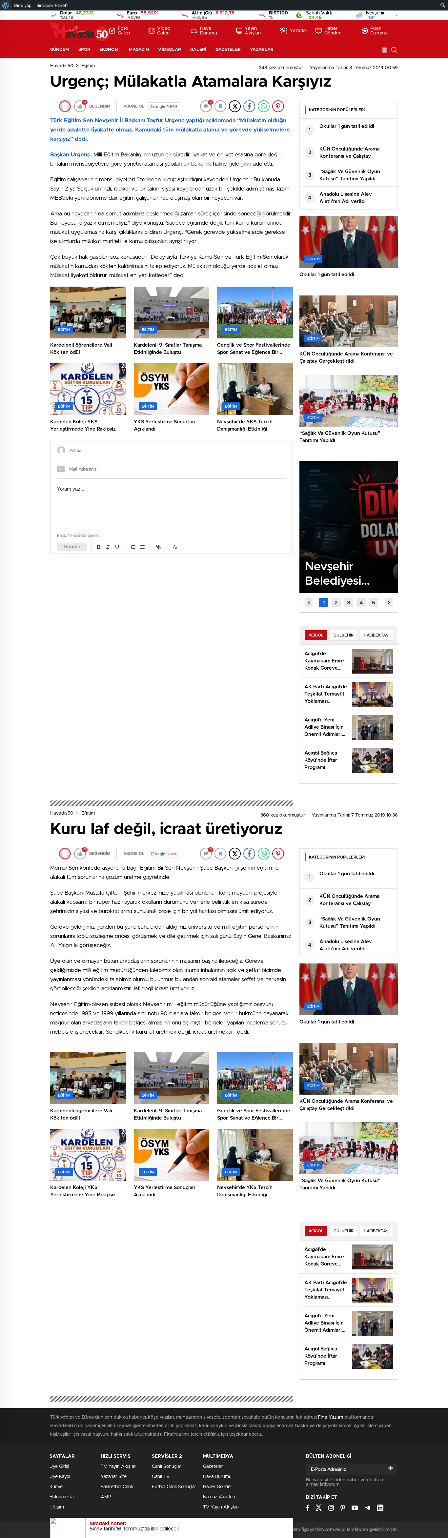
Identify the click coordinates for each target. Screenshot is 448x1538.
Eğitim (88, 66)
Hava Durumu (208, 30)
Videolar (169, 50)
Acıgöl (316, 635)
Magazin (139, 50)
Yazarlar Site (114, 1476)
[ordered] (133, 547)
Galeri (198, 50)
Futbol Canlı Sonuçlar (174, 1487)
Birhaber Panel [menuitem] (52, 5)
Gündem (59, 50)
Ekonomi (109, 50)
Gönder (72, 546)
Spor (84, 50)
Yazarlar (298, 31)
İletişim (57, 1507)
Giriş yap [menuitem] (22, 5)
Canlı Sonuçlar (166, 1466)
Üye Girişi (59, 1466)
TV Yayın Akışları (118, 1466)
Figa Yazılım (330, 1417)
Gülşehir (344, 635)
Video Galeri (164, 30)
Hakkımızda (61, 1497)
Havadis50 (61, 66)
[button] (323, 602)
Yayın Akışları (253, 30)
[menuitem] (5, 5)
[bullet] (142, 547)
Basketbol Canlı (117, 1487)
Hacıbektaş (376, 635)
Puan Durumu (378, 30)
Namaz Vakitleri (219, 1497)
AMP (106, 1497)
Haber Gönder (332, 30)
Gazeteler (228, 50)
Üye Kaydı (60, 1476)
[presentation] (309, 602)
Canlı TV (161, 1476)
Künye (56, 1487)
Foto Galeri (124, 30)
